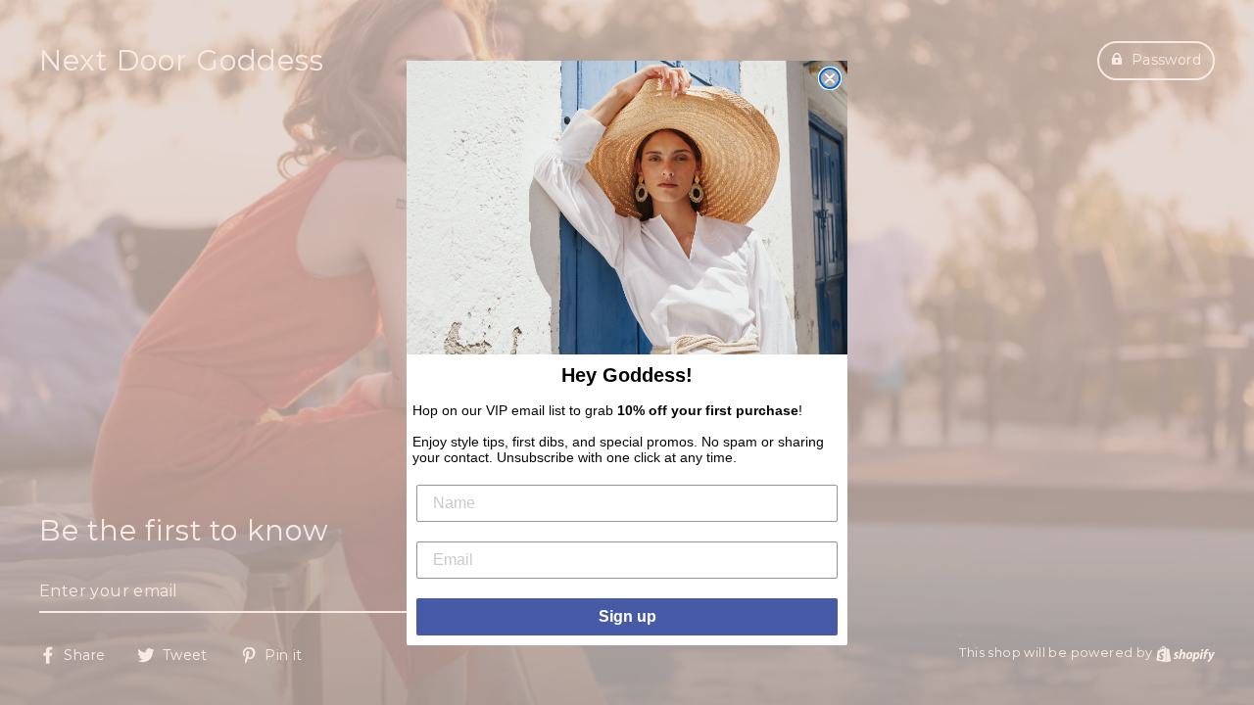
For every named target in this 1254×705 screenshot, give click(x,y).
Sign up (627, 616)
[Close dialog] (830, 78)
